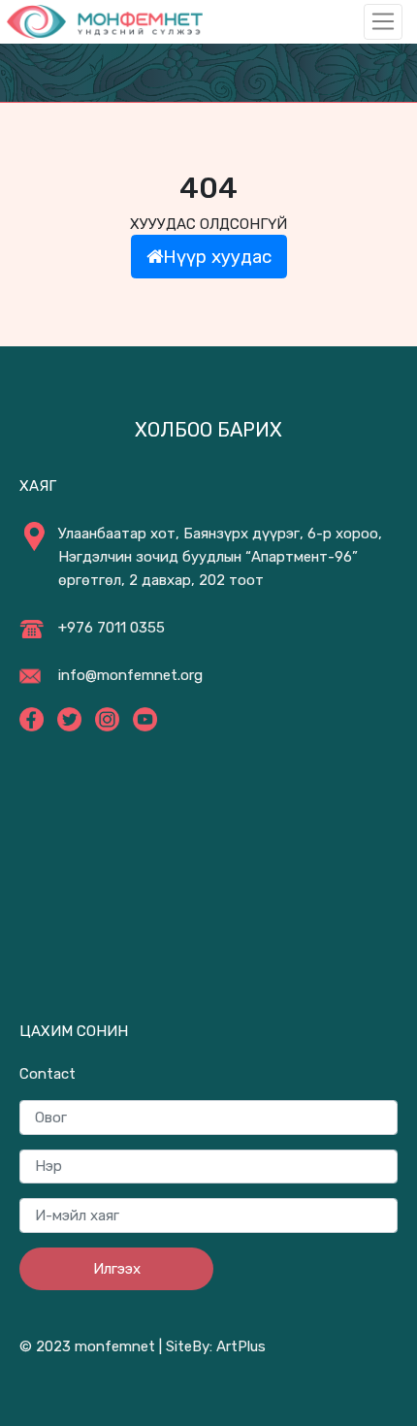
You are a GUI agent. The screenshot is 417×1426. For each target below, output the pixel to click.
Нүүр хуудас (217, 256)
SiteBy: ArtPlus (216, 1346)
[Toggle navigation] (383, 21)
